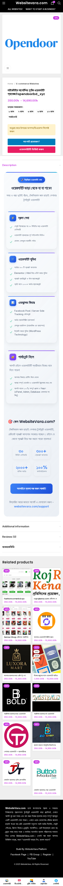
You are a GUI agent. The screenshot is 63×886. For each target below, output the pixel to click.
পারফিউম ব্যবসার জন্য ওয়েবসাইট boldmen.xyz (15, 714)
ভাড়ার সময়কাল (15, 107)
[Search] (59, 3)
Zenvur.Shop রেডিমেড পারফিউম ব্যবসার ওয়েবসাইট (16, 638)
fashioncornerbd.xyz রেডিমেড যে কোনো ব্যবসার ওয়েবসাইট (16, 599)
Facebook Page (18, 854)
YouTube (31, 858)
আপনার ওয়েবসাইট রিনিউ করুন (43, 637)
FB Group (34, 854)
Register (47, 854)
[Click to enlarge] (8, 68)
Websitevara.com (31, 3)
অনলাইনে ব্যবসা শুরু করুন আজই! (31, 488)
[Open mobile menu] (4, 3)
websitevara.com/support (31, 506)
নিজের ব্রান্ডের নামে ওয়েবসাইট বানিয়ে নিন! (46, 676)
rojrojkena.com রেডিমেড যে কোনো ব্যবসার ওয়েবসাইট (45, 599)
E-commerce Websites (27, 83)
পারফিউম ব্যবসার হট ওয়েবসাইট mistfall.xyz (44, 714)
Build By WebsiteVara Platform (31, 849)
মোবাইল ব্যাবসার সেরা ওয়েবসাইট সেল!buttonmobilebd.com (46, 791)
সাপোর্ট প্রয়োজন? (31, 141)
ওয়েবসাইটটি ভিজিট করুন (31, 149)
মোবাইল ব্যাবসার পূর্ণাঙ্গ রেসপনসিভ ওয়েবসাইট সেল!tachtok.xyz (15, 780)
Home (11, 83)
